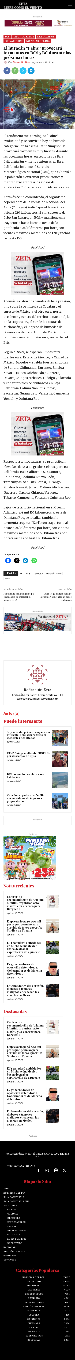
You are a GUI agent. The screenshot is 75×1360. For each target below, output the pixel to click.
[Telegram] (31, 70)
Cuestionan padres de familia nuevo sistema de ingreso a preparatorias (25, 798)
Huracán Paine (53, 573)
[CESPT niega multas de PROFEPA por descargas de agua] (60, 759)
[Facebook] (6, 70)
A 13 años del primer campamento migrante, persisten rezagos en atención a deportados (28, 735)
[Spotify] (55, 1170)
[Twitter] (23, 70)
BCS (7, 36)
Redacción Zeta (21, 62)
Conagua (38, 573)
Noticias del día (38, 41)
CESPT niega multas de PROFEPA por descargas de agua (28, 754)
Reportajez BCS (23, 36)
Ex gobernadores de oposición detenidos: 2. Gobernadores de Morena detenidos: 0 (24, 968)
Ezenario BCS (14, 41)
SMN (7, 578)
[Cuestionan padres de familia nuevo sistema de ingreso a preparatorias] (60, 801)
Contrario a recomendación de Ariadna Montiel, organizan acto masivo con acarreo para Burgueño (25, 903)
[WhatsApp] (15, 70)
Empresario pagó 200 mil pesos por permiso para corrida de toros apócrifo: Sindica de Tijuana (24, 926)
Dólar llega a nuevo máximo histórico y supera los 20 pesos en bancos (56, 596)
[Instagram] (47, 1170)
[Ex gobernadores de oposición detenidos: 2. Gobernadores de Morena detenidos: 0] (52, 969)
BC (21, 573)
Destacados (46, 36)
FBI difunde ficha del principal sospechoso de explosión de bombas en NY (18, 596)
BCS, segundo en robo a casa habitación (25, 775)
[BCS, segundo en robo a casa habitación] (60, 780)
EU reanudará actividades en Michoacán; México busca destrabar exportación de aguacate (24, 947)
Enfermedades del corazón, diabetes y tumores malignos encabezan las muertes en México (25, 990)
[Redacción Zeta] (5, 62)
